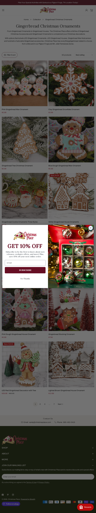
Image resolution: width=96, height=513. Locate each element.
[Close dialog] (91, 228)
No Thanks (25, 278)
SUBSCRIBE (25, 270)
